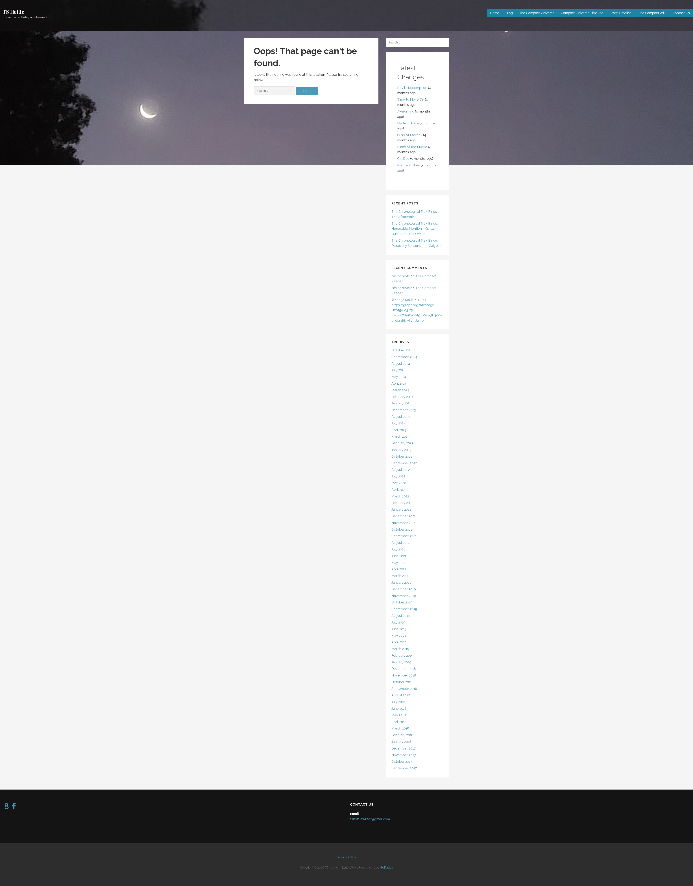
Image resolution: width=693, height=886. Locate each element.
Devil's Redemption (412, 88)
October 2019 (401, 602)
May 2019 (398, 635)
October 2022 (401, 456)
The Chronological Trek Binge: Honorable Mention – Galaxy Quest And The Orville (414, 229)
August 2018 (400, 695)
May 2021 (398, 563)
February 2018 (402, 735)
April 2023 (398, 430)
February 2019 (402, 655)
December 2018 (403, 669)
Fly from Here (408, 123)
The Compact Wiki (652, 13)
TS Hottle (13, 11)
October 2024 (402, 350)
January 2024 (401, 403)
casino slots (400, 276)
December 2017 (403, 748)
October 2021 (401, 529)
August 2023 (400, 416)
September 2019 (404, 609)
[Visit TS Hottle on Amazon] (6, 807)
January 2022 (401, 509)
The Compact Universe (537, 13)
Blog (509, 13)
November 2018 (403, 675)
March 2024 (400, 390)
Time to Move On (410, 99)
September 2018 (404, 689)
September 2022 (404, 463)
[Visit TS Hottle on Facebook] (14, 807)
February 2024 (402, 397)
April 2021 (398, 569)
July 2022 (398, 476)
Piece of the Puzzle (412, 147)
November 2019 (403, 596)
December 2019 (403, 589)
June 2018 (399, 708)
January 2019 (401, 662)
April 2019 (398, 642)
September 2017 (404, 768)
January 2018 (401, 742)
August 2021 (400, 543)
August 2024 (400, 363)
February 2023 (402, 443)
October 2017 (401, 761)
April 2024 (399, 383)
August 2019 (400, 616)
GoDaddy (386, 867)
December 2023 (403, 410)
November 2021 (403, 523)
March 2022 (400, 496)
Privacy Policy (346, 857)
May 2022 (398, 483)
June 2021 (398, 556)
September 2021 (404, 536)
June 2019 (399, 629)
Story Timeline (621, 13)
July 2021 (398, 549)
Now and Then (408, 165)
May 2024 (398, 377)
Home (494, 13)
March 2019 (400, 649)
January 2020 (401, 582)
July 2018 (398, 702)
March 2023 (400, 436)
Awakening (405, 111)
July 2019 (398, 622)
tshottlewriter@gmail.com (370, 819)
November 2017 (403, 755)
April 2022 (398, 490)
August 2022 (400, 469)
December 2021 (403, 516)
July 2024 (398, 370)
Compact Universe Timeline (582, 13)
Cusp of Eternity (409, 135)
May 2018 (398, 715)
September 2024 (404, 357)
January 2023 (401, 450)
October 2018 (401, 682)
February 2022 (402, 503)
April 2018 (398, 722)
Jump (419, 320)
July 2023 (398, 423)
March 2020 (400, 576)
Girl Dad (403, 158)
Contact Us (681, 13)
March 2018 (400, 728)
